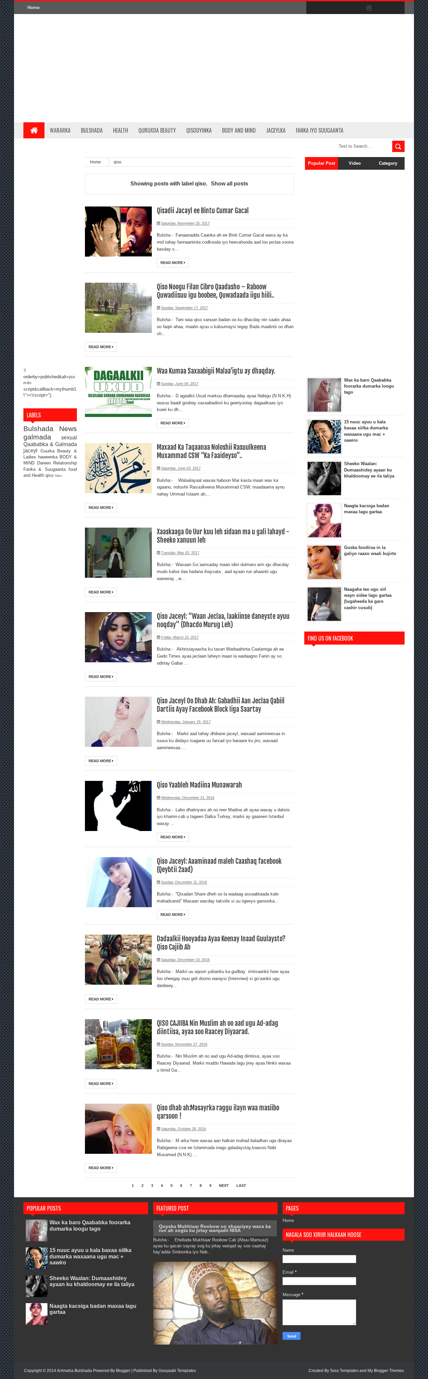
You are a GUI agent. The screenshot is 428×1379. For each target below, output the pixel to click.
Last (241, 1186)
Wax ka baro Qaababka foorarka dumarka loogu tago (89, 1225)
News (68, 428)
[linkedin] (383, 8)
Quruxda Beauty (157, 130)
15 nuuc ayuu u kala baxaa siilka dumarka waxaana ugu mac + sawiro (90, 1256)
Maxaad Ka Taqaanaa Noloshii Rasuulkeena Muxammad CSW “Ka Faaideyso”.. (211, 451)
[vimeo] (341, 8)
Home (33, 7)
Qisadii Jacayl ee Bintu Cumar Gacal (203, 210)
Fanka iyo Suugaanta (319, 130)
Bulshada (92, 130)
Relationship (65, 462)
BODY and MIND (239, 130)
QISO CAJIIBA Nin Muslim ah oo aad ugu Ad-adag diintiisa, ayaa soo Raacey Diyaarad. (217, 1027)
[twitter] (327, 8)
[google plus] (397, 8)
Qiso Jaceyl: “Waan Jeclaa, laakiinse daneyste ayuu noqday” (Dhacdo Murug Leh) (223, 620)
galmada (42, 437)
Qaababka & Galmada (50, 444)
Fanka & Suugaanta (46, 469)
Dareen (45, 462)
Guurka (49, 450)
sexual (69, 437)
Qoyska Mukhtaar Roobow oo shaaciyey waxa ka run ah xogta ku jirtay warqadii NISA (215, 1228)
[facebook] (313, 8)
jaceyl (31, 450)
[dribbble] (369, 8)
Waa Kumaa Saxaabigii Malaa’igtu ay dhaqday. (216, 371)
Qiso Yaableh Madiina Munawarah (199, 785)
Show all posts (229, 183)
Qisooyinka (199, 130)
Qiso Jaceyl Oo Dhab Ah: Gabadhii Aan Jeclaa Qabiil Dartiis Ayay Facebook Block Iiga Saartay (221, 705)
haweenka (49, 456)
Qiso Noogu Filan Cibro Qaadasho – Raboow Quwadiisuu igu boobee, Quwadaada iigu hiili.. (215, 291)
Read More (172, 263)
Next (224, 1186)
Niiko (58, 475)
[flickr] (355, 8)
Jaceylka (276, 130)
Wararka (60, 130)
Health (120, 130)
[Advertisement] (283, 68)
